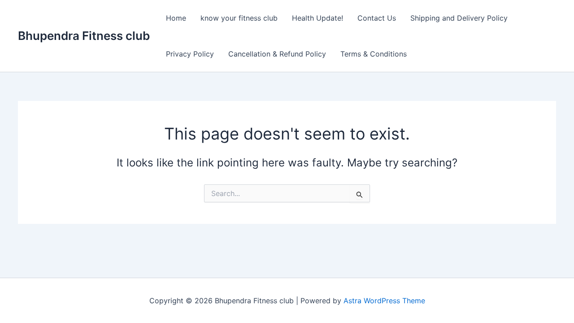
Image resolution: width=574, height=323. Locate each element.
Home (176, 17)
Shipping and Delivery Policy (459, 17)
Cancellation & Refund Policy (277, 53)
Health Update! (317, 17)
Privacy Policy (190, 53)
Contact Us (376, 17)
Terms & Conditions (373, 53)
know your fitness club (239, 17)
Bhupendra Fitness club (84, 36)
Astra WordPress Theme (384, 300)
